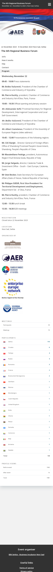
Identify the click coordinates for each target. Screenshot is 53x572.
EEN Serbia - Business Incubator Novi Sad (26, 554)
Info (4, 56)
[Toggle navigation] (49, 4)
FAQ (3, 64)
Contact (5, 67)
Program (5, 71)
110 (48, 342)
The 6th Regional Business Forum (16, 3)
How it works (7, 60)
